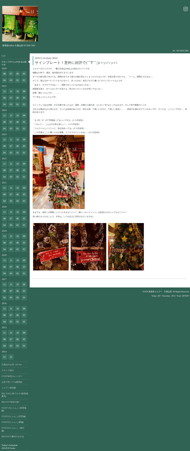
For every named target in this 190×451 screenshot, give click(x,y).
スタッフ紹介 (7, 370)
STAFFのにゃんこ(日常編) (13, 416)
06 (17, 73)
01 (24, 80)
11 (11, 91)
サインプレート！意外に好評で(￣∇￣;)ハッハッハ (76, 63)
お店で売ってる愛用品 (11, 382)
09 (24, 91)
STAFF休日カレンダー (11, 376)
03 (11, 80)
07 (11, 73)
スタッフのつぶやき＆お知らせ (13, 63)
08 (4, 73)
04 (4, 80)
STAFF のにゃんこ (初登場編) (13, 409)
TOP (3, 56)
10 (17, 91)
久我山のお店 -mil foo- (11, 364)
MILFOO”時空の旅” (10, 402)
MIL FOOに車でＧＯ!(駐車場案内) (14, 394)
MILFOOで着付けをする (12, 436)
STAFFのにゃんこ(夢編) (12, 422)
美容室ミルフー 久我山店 (160, 291)
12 (4, 91)
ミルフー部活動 (8, 388)
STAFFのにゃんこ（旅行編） (12, 429)
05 (24, 73)
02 (17, 80)
